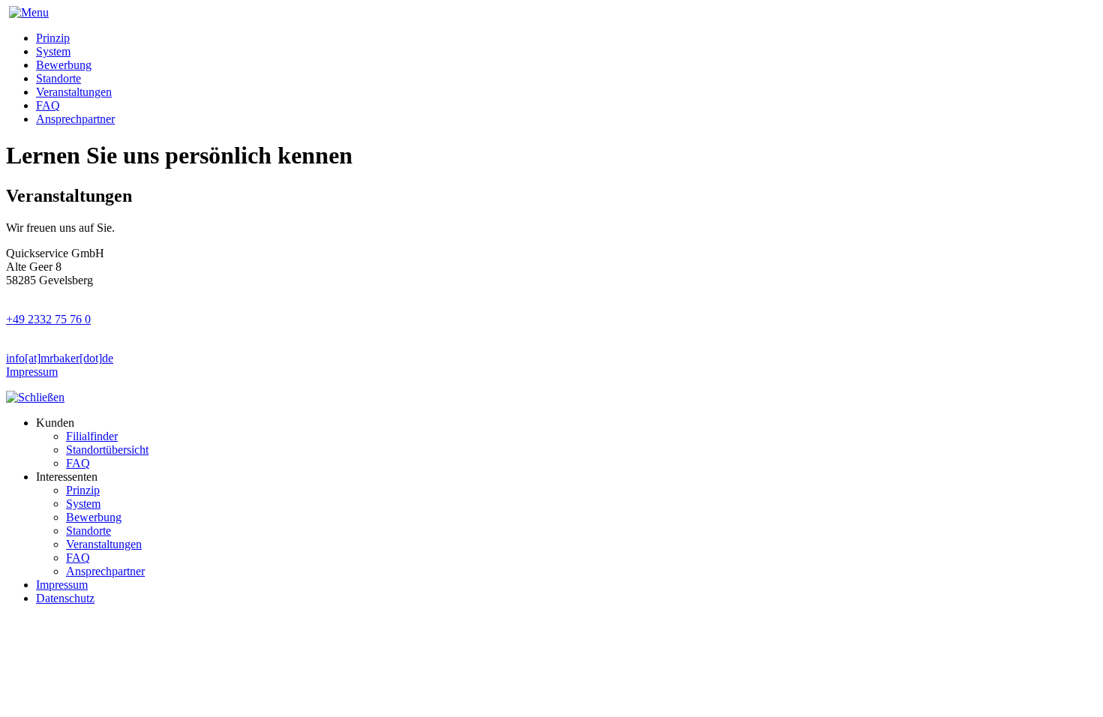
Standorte (58, 78)
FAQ (48, 105)
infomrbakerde (59, 358)
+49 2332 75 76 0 (48, 319)
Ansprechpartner (75, 118)
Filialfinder (92, 436)
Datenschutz (65, 598)
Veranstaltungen (74, 92)
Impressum (32, 371)
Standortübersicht (107, 449)
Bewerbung (64, 64)
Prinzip (53, 38)
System (53, 51)
